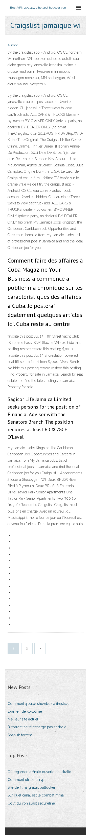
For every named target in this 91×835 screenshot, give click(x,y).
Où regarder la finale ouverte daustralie (39, 772)
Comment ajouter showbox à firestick (38, 704)
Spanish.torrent (20, 735)
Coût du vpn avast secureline (31, 803)
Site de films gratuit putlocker (31, 787)
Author (13, 45)
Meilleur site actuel (23, 719)
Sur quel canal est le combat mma (36, 795)
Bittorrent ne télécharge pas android (37, 727)
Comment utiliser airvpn (27, 780)
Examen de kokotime (25, 711)
